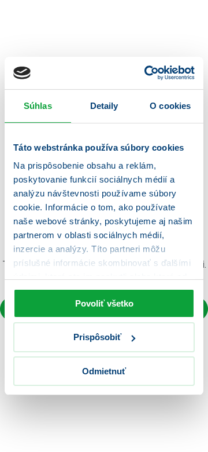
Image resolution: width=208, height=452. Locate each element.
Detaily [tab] (104, 105)
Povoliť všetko (104, 303)
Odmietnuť (104, 371)
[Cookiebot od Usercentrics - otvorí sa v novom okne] (147, 73)
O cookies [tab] (170, 105)
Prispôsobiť (97, 337)
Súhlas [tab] (38, 105)
